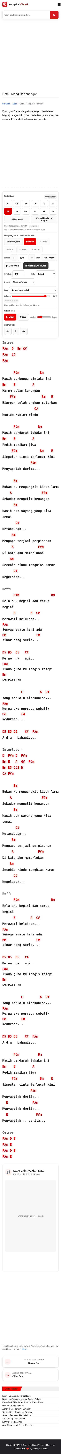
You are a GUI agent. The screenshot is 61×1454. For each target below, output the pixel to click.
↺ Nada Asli (17, 219)
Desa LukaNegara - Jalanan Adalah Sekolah (22, 1399)
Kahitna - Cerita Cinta (12, 1422)
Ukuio (24, 1349)
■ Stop (9, 249)
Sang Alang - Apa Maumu (13, 1418)
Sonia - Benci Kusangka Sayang (17, 1412)
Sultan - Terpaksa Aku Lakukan (16, 1415)
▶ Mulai (30, 241)
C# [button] (25, 349)
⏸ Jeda (43, 241)
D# (35, 203)
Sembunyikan (13, 241)
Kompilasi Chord (30, 1445)
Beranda (6, 104)
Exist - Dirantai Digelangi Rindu (16, 1396)
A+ (23, 331)
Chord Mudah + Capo (44, 219)
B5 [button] (10, 652)
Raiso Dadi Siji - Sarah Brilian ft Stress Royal (22, 1402)
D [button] (13, 349)
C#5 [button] (16, 768)
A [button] (33, 385)
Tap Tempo (49, 257)
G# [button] (23, 762)
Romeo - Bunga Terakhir (13, 1405)
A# (44, 211)
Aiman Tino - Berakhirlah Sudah (16, 1409)
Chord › (36, 249)
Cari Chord (54, 15)
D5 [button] (4, 652)
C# (16, 203)
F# (8, 211)
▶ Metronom (13, 265)
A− (7, 331)
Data (15, 104)
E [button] (14, 385)
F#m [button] (5, 349)
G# (26, 211)
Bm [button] (19, 349)
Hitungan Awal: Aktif (35, 265)
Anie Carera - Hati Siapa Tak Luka (17, 1425)
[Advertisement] (30, 58)
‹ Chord (23, 249)
